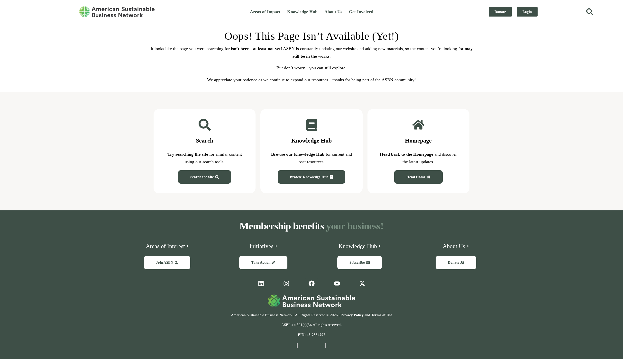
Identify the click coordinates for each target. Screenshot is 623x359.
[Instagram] (286, 284)
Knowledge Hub (302, 11)
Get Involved (361, 11)
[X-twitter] (362, 284)
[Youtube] (337, 284)
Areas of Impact (265, 11)
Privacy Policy (352, 315)
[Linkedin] (261, 284)
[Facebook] (311, 284)
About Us (333, 11)
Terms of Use (381, 315)
